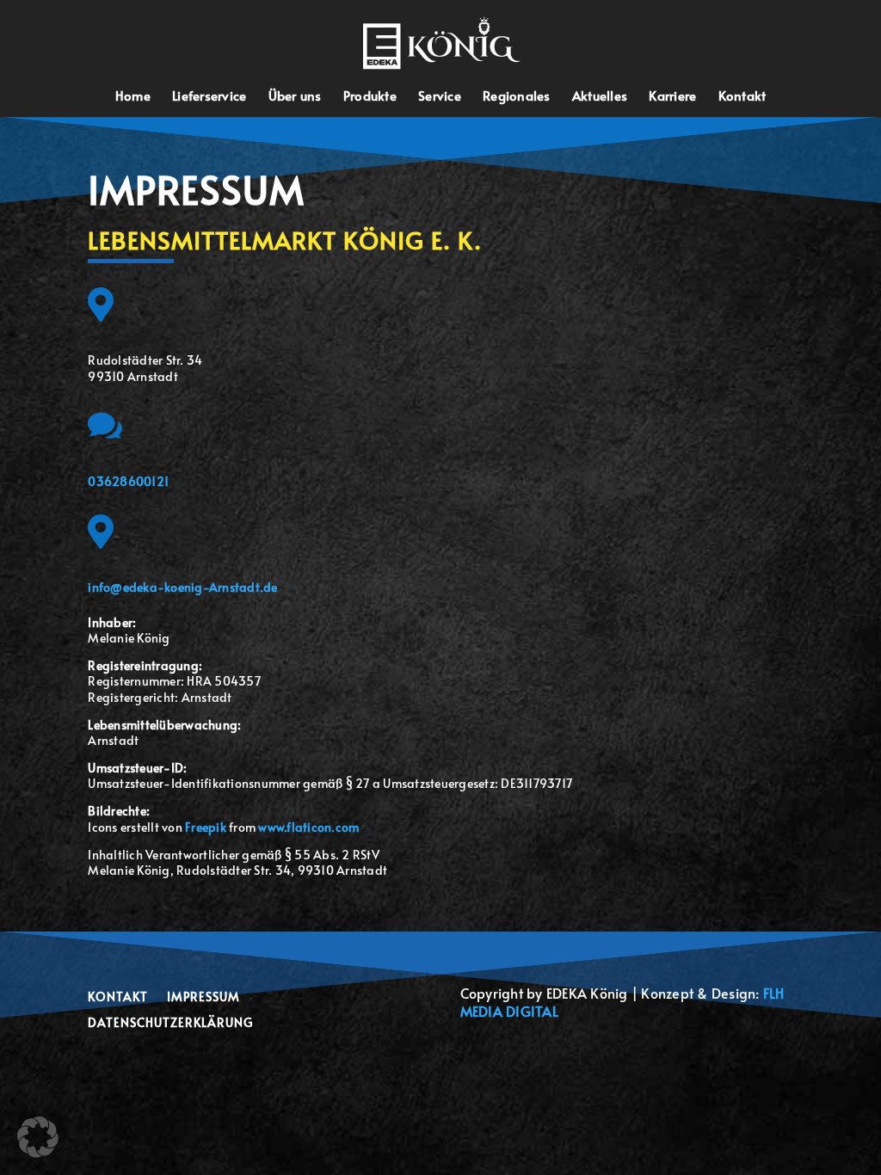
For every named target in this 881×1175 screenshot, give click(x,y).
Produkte (370, 96)
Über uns (295, 96)
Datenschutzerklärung (170, 1023)
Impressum (203, 998)
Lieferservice (209, 96)
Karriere (672, 96)
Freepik (205, 827)
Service (439, 96)
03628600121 (128, 481)
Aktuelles (599, 96)
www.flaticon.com (308, 827)
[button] (38, 1137)
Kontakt (742, 96)
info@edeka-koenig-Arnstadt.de (182, 587)
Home (133, 96)
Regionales (517, 96)
